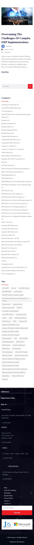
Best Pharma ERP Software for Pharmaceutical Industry (14, 300)
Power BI (4, 379)
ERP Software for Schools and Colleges (13, 210)
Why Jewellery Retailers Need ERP (12, 270)
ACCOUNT (5, 288)
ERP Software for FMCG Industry (11, 197)
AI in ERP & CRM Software (10, 108)
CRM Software (6, 152)
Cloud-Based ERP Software (9, 139)
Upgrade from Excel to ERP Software (13, 267)
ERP (2, 162)
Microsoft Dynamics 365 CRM (10, 245)
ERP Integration (6, 178)
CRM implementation (20, 318)
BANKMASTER (6, 291)
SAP (2, 261)
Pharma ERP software (18, 376)
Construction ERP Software (9, 143)
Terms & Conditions (10, 490)
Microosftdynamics (7, 352)
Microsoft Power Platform (9, 254)
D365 (14, 321)
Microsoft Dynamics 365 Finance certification (14, 369)
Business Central (17, 304)
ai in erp (14, 288)
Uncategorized (5, 264)
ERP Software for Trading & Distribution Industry (16, 216)
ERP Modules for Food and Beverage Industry (15, 181)
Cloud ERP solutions (7, 314)
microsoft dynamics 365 (21, 355)
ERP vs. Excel (5, 222)
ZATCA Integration (7, 274)
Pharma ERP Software (8, 257)
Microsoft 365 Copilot (21, 352)
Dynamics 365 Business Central (10, 324)
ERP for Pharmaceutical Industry (11, 172)
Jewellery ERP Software (8, 228)
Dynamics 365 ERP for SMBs (10, 331)
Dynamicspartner (6, 338)
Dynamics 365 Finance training (10, 335)
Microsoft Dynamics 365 (8, 238)
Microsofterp (5, 376)
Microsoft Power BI (7, 251)
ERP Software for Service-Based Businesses (14, 213)
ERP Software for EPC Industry (11, 194)
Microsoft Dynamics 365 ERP (10, 365)
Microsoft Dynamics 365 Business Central (14, 241)
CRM (10, 318)
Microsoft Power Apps (8, 248)
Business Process (6, 133)
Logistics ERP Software (8, 232)
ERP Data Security (7, 165)
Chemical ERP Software (8, 136)
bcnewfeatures (18, 291)
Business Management (8, 130)
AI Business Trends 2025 (9, 105)
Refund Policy (8, 495)
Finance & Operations (19, 345)
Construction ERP (21, 314)
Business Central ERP (8, 307)
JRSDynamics (6, 348)
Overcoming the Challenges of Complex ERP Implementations (16, 38)
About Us (7, 501)
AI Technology (5, 111)
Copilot (4, 318)
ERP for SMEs (23, 338)
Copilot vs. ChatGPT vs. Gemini (11, 149)
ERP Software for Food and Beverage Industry (15, 200)
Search (30, 86)
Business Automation (7, 123)
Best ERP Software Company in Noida (12, 295)
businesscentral (6, 304)
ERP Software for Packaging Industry (12, 207)
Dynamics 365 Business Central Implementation (15, 328)
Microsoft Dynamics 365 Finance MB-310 (13, 372)
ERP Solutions (6, 345)
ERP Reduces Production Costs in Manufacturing (16, 185)
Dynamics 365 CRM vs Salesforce (11, 159)
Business (4, 120)
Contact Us (7, 503)
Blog (5, 487)
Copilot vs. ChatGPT (7, 146)
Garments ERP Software (8, 225)
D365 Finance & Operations (9, 156)
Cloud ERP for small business (10, 311)
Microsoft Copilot (6, 235)
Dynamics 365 (23, 321)
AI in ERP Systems (24, 288)
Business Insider (6, 127)
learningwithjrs (17, 348)
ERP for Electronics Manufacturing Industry (14, 168)
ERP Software (5, 190)
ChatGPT (19, 307)
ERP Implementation (7, 175)
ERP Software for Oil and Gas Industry (13, 203)
